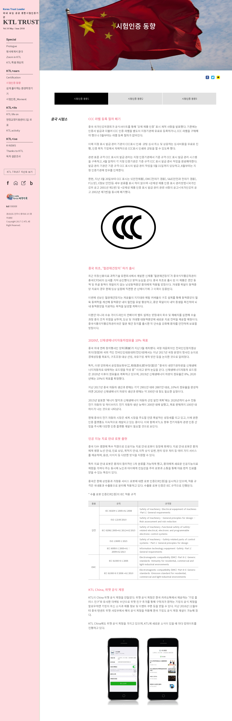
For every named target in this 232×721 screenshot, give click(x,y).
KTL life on (12, 114)
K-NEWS (11, 145)
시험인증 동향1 (81, 98)
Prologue (11, 46)
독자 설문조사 (13, 156)
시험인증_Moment (16, 99)
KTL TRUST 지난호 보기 (20, 171)
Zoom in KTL (13, 57)
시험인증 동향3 (189, 98)
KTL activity (13, 130)
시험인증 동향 (13, 83)
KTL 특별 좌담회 (15, 62)
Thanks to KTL (14, 151)
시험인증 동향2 (135, 98)
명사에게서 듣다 (14, 51)
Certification (13, 77)
